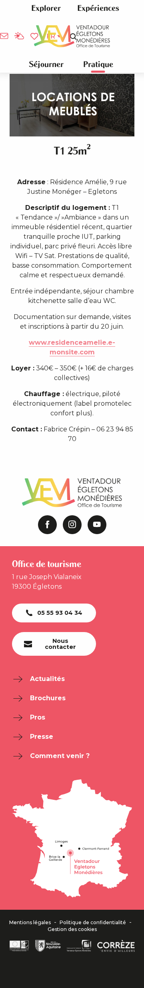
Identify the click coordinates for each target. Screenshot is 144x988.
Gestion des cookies (72, 929)
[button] (46, 8)
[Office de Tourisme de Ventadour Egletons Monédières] (72, 36)
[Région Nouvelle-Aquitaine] (48, 946)
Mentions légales (30, 922)
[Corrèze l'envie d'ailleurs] (116, 946)
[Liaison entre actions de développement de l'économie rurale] (19, 946)
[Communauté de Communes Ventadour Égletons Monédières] (79, 946)
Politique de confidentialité (93, 922)
